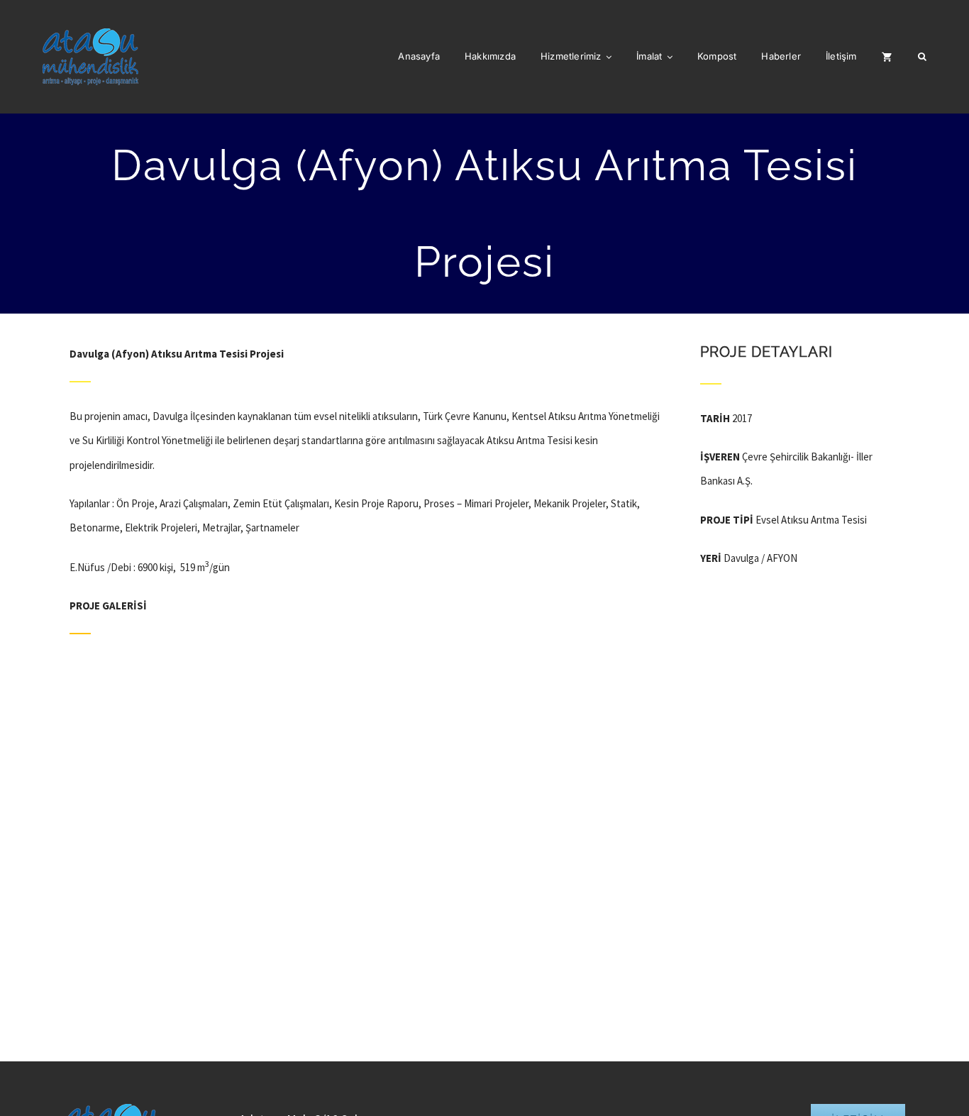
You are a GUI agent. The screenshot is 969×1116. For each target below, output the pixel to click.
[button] (922, 56)
